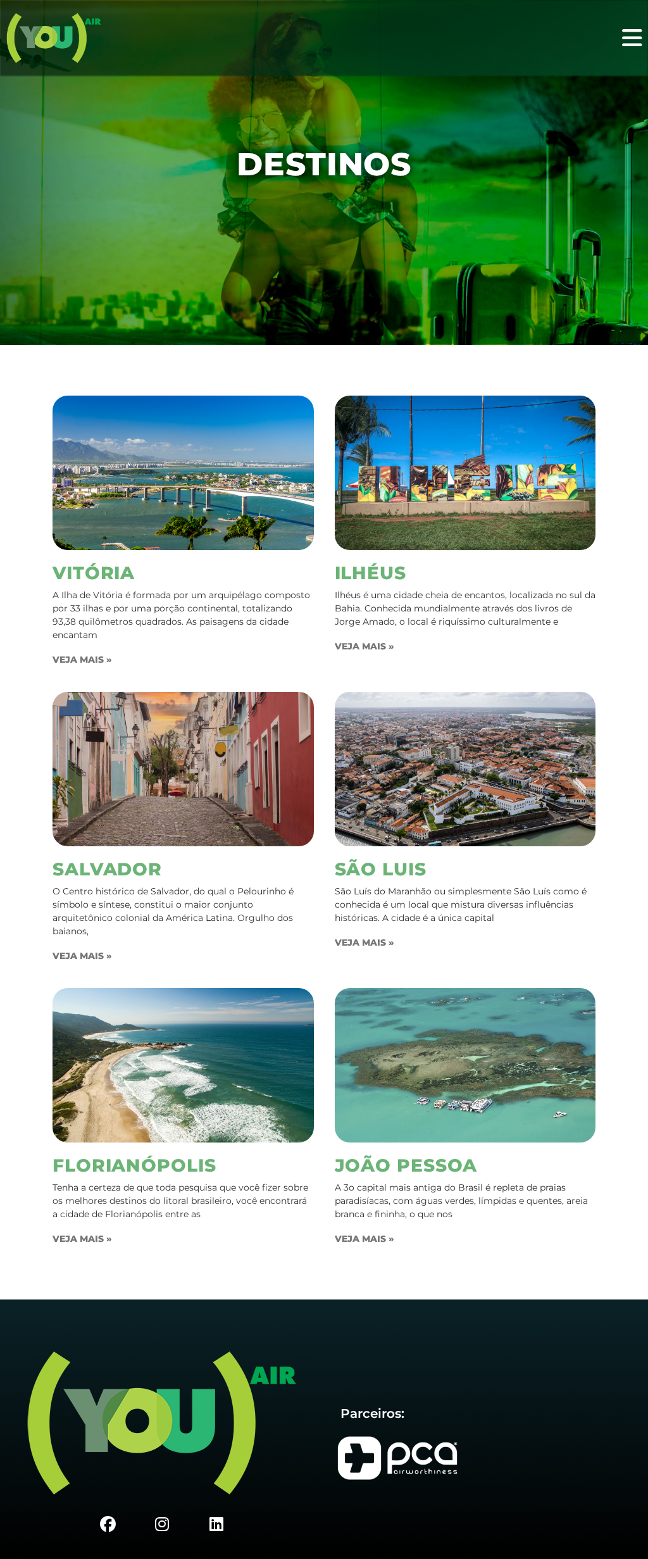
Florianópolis (134, 1165)
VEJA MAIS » (82, 659)
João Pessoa (406, 1165)
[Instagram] (162, 1524)
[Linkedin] (216, 1524)
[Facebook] (107, 1524)
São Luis (381, 869)
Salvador (107, 869)
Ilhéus (370, 573)
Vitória (94, 573)
